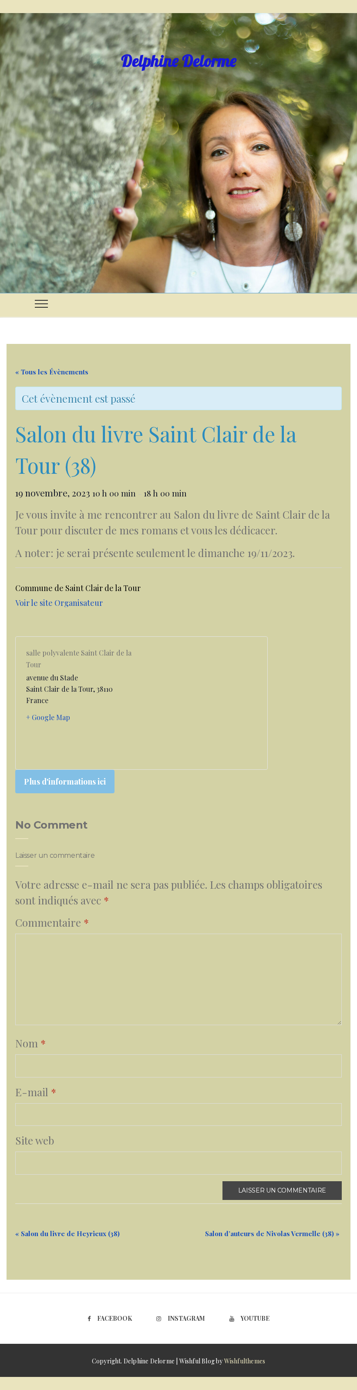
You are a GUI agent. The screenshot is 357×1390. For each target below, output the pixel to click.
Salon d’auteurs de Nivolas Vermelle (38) (272, 1233)
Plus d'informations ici (65, 781)
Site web (34, 1140)
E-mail (35, 1092)
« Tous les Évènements (51, 371)
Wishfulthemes (245, 1361)
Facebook (114, 1318)
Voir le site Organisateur (59, 603)
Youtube (255, 1318)
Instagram (186, 1318)
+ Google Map (48, 717)
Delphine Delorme (178, 60)
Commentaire (52, 922)
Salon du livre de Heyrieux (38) (67, 1233)
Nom (30, 1043)
